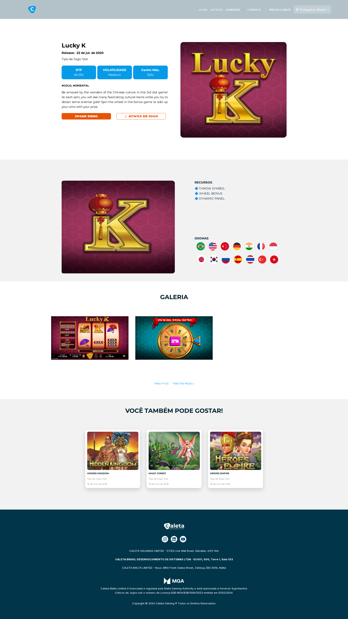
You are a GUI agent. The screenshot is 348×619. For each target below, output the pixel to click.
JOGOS (202, 9)
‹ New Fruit (161, 383)
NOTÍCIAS (216, 9)
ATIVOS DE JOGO (143, 116)
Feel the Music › (184, 383)
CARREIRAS (254, 9)
